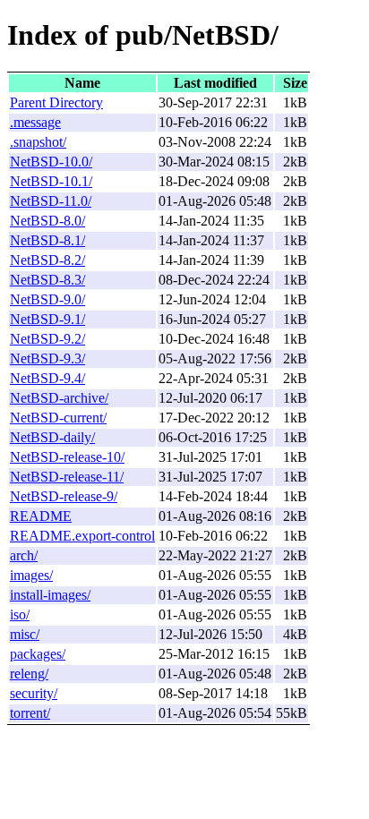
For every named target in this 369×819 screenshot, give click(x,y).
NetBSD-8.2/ (47, 260)
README (41, 516)
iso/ (20, 614)
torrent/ (30, 713)
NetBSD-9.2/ (47, 338)
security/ (33, 693)
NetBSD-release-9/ (63, 496)
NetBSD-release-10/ (67, 457)
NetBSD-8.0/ (47, 220)
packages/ (37, 653)
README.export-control (82, 535)
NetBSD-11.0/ (50, 201)
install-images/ (50, 594)
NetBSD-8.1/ (47, 240)
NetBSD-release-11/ (67, 476)
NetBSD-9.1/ (47, 319)
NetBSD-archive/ (59, 397)
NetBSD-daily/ (52, 437)
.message (35, 122)
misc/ (24, 634)
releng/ (29, 673)
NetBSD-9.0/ (47, 299)
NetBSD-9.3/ (47, 358)
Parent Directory (56, 102)
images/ (31, 575)
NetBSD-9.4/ (47, 378)
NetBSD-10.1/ (51, 181)
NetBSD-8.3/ (47, 279)
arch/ (24, 555)
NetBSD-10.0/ (51, 161)
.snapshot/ (38, 141)
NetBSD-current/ (58, 417)
